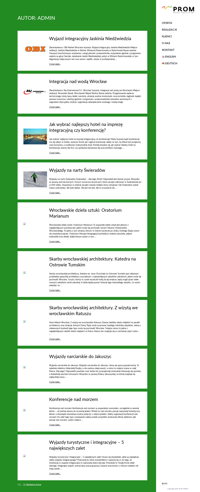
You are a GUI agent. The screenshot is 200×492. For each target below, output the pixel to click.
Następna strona (33, 485)
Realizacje (169, 30)
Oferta (167, 23)
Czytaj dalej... (55, 64)
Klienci (167, 36)
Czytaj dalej (122, 59)
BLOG (164, 484)
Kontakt (168, 50)
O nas (166, 43)
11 (24, 485)
